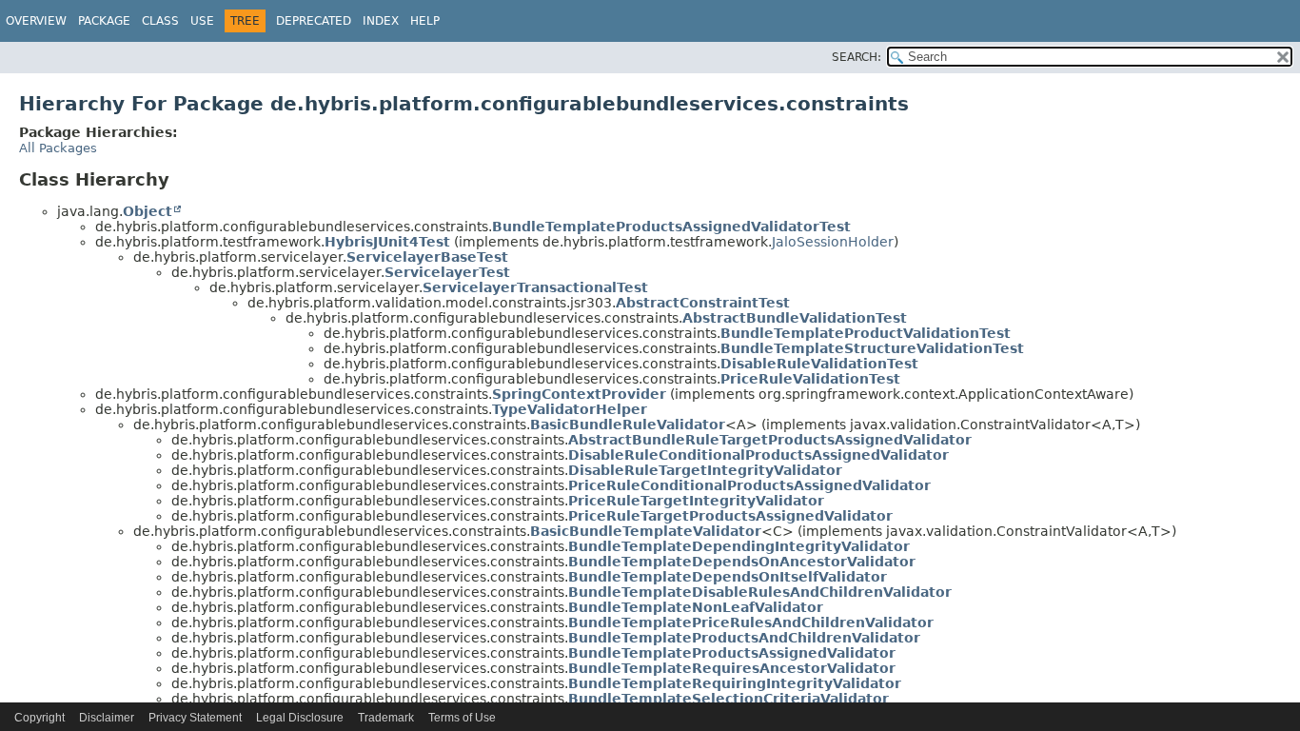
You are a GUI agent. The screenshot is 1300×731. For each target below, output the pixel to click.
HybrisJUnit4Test (387, 241)
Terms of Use (462, 717)
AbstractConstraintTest (703, 302)
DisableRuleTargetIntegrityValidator (705, 470)
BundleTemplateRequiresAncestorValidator (732, 668)
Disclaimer (106, 717)
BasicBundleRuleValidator (627, 424)
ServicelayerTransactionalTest (535, 287)
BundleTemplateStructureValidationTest (872, 348)
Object (147, 211)
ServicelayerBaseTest (427, 257)
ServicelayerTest (447, 272)
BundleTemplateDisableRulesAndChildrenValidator (760, 592)
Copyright (39, 717)
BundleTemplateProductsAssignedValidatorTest (671, 226)
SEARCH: (856, 57)
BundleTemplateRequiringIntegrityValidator (734, 683)
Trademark (386, 717)
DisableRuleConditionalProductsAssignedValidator (758, 455)
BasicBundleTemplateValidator (645, 531)
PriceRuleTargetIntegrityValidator (696, 500)
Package (104, 21)
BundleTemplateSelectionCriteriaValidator (728, 698)
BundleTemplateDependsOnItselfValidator (727, 576)
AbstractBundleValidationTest (794, 318)
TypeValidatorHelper (569, 409)
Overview (36, 21)
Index (381, 21)
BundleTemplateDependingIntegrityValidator (739, 546)
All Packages (58, 148)
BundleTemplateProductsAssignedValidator (732, 653)
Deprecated (313, 21)
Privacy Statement (195, 717)
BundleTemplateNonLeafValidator (695, 607)
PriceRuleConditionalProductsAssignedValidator (749, 485)
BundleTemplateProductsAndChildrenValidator (744, 637)
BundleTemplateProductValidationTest (865, 333)
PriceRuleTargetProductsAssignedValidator (730, 516)
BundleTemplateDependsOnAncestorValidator (742, 561)
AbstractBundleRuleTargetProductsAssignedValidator (770, 439)
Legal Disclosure (300, 717)
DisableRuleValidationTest (819, 363)
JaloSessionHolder (833, 241)
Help (425, 21)
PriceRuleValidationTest (810, 378)
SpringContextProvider (579, 394)
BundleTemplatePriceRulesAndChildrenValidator (751, 622)
